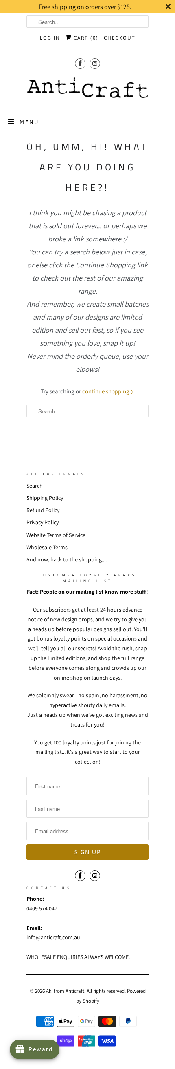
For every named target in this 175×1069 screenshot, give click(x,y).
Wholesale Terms (47, 547)
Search (34, 485)
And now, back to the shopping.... (66, 559)
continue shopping (106, 391)
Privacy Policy (42, 522)
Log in (50, 38)
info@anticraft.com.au (53, 937)
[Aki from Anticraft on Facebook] (80, 63)
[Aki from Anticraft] (87, 90)
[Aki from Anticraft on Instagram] (95, 63)
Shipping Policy (44, 497)
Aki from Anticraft (65, 990)
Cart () (85, 38)
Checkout (120, 38)
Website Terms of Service (55, 535)
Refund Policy (42, 510)
